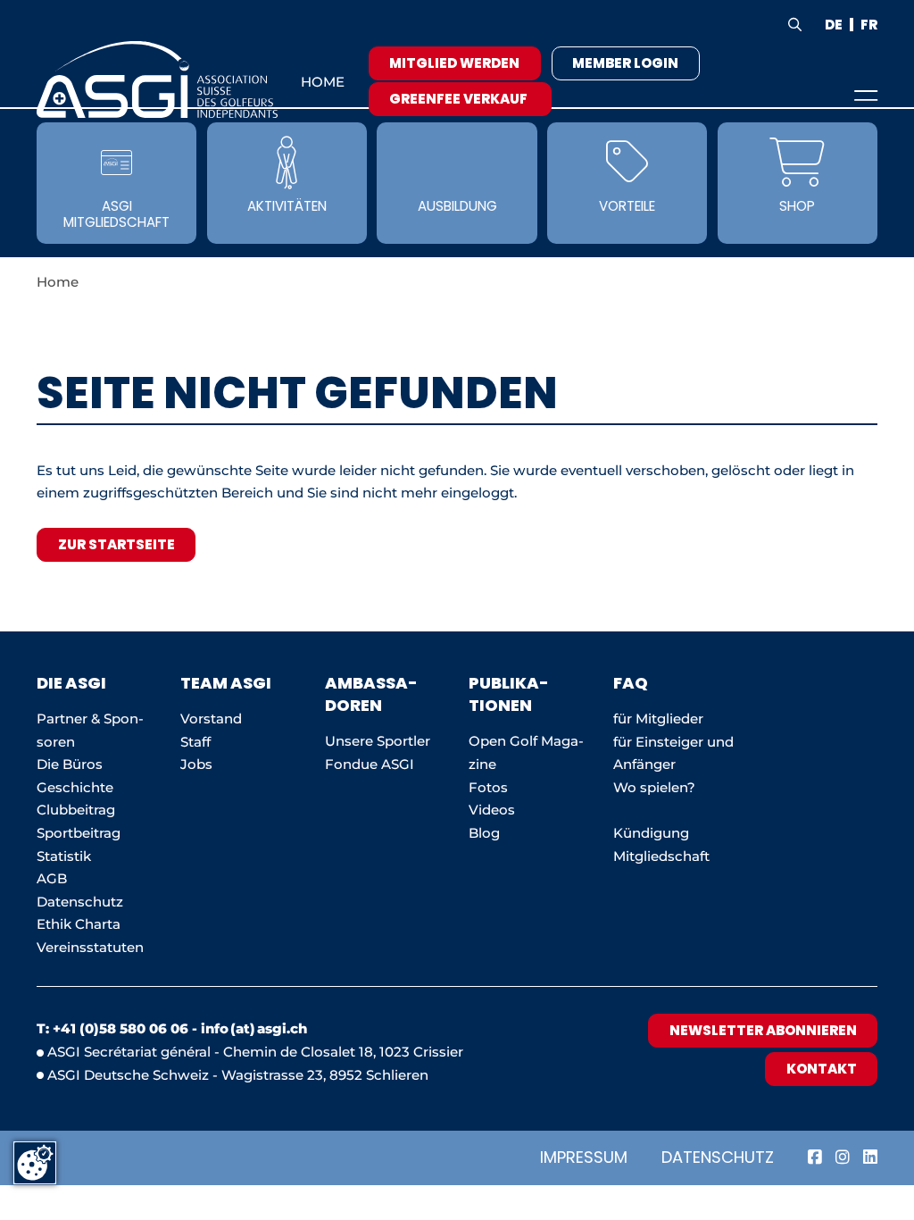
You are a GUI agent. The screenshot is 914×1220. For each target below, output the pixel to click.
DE (834, 24)
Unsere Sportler (377, 740)
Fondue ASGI (369, 764)
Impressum (583, 1157)
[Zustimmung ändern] (34, 1162)
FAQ (630, 683)
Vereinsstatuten (90, 947)
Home (323, 81)
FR (868, 24)
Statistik (64, 856)
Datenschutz (717, 1157)
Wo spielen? (656, 787)
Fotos (488, 787)
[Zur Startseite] (157, 79)
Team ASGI (225, 683)
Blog (484, 832)
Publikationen (509, 694)
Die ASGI (71, 683)
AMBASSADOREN (371, 694)
